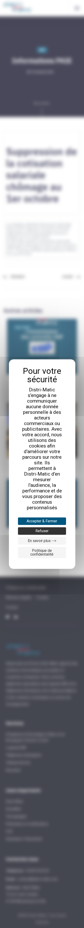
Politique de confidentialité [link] (41, 552)
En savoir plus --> (42, 541)
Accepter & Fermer (42, 521)
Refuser (42, 531)
